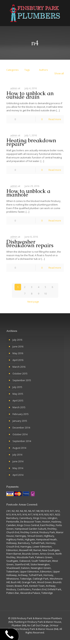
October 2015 (20, 373)
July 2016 (17, 339)
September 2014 (22, 441)
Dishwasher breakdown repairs (29, 243)
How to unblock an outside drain (30, 95)
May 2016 (18, 353)
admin (13, 88)
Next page (33, 301)
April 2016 (18, 360)
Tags (27, 70)
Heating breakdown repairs (31, 142)
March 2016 (19, 366)
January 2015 (20, 420)
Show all (59, 73)
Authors (43, 70)
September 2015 (22, 380)
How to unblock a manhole (28, 192)
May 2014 (18, 468)
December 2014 (21, 427)
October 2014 (20, 434)
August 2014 (19, 448)
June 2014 (18, 461)
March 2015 (19, 407)
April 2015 (18, 400)
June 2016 (18, 346)
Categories (12, 70)
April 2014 (18, 475)
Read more (55, 119)
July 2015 (17, 387)
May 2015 (18, 393)
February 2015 (21, 414)
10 (45, 293)
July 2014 (17, 454)
